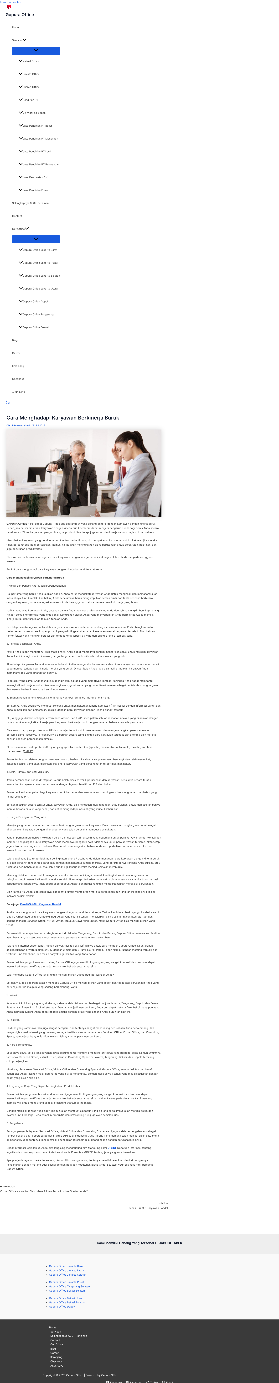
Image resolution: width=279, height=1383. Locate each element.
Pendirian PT (30, 99)
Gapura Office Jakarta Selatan (41, 275)
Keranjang (18, 366)
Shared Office (31, 87)
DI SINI (112, 1147)
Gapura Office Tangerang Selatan (69, 1286)
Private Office (31, 74)
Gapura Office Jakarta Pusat (40, 262)
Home (15, 27)
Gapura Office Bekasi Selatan (67, 1290)
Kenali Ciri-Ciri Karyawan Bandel (40, 904)
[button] (24, 40)
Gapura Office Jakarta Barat (40, 249)
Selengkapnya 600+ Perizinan (30, 203)
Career (16, 353)
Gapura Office (20, 14)
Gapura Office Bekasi (36, 327)
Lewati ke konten (10, 2)
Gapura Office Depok (36, 301)
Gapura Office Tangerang (38, 314)
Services (17, 40)
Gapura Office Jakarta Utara (40, 288)
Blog (15, 340)
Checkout (18, 378)
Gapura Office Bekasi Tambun (67, 1302)
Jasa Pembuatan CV (35, 177)
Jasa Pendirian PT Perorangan (41, 164)
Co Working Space (34, 112)
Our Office (18, 228)
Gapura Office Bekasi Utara (66, 1298)
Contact (17, 216)
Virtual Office (31, 61)
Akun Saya (18, 391)
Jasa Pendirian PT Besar (37, 125)
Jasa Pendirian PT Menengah (40, 138)
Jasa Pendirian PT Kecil (37, 151)
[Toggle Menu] (36, 50)
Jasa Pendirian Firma (35, 190)
